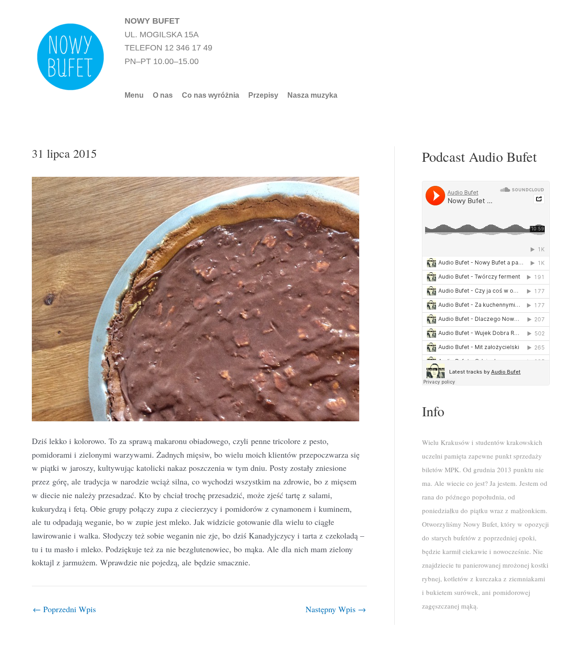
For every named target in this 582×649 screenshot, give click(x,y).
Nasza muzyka (312, 95)
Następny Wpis (336, 609)
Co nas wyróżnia (210, 95)
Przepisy (263, 95)
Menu (134, 95)
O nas (163, 95)
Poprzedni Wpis (64, 609)
